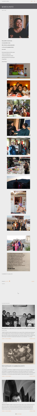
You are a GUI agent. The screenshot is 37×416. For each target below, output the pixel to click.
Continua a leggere (32, 338)
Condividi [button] (32, 281)
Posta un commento (8, 338)
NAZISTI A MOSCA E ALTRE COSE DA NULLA (18, 328)
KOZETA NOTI (6, 281)
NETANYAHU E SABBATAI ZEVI (13, 366)
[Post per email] (9, 281)
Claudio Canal (5, 1)
